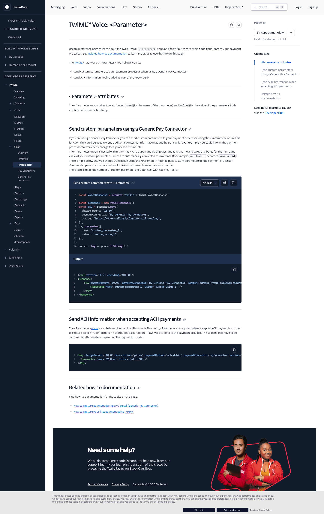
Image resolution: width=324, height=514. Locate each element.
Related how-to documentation (270, 96)
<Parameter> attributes (276, 62)
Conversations (106, 7)
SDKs (216, 7)
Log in (298, 7)
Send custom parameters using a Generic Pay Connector (280, 72)
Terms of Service (165, 501)
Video (87, 7)
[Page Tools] (291, 32)
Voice (74, 7)
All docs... (153, 7)
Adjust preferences (232, 510)
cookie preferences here (222, 498)
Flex (124, 7)
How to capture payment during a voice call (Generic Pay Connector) (116, 405)
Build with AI (198, 7)
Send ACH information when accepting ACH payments (278, 84)
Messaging (58, 7)
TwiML (78, 62)
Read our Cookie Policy (261, 510)
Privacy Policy (120, 484)
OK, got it (198, 510)
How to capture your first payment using (103, 411)
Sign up (313, 7)
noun (94, 328)
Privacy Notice (112, 501)
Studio (137, 7)
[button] (22, 56)
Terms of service (98, 484)
